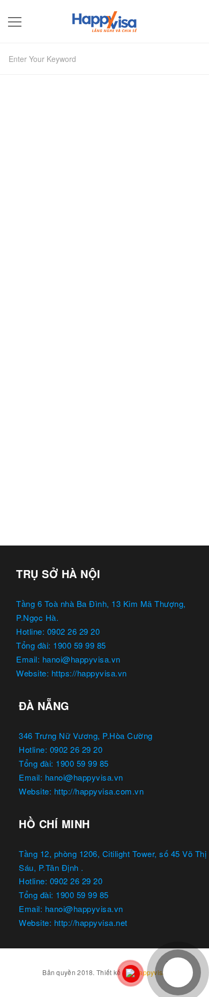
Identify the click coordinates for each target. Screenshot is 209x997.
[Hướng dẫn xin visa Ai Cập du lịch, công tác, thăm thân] (104, 252)
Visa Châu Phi (39, 381)
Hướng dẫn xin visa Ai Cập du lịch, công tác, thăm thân (99, 355)
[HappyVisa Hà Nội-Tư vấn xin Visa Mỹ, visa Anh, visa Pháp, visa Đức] (104, 19)
